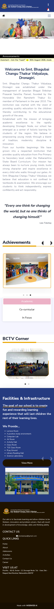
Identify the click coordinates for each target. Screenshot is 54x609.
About (5, 547)
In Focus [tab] (27, 317)
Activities (6, 555)
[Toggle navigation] (48, 4)
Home (5, 544)
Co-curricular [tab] (27, 309)
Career (5, 562)
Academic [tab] (27, 301)
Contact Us (7, 558)
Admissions (7, 551)
